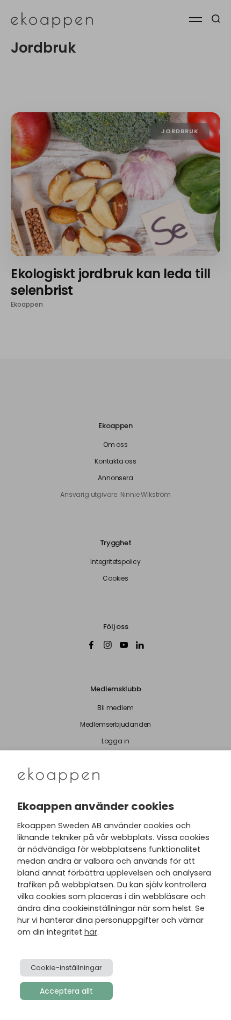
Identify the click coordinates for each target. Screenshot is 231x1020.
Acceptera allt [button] (66, 991)
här (90, 932)
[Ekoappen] (58, 776)
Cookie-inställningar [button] (66, 968)
